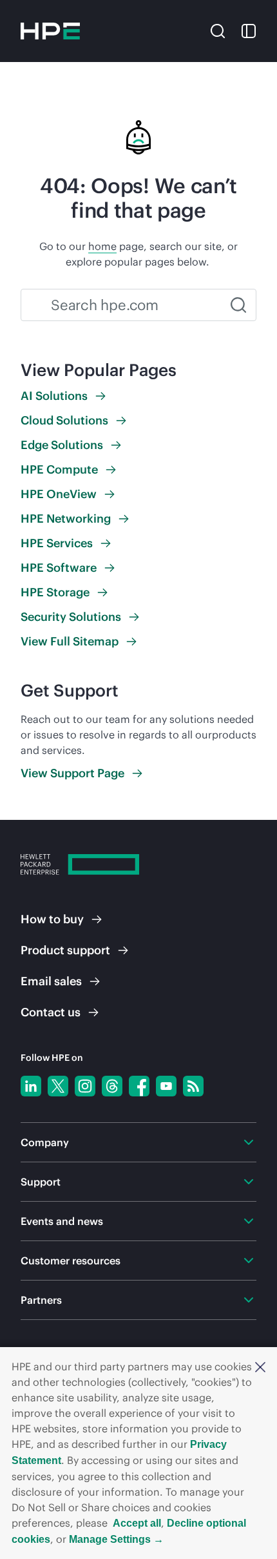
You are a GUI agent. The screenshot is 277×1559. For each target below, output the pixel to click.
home (102, 246)
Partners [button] (41, 1299)
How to (52, 919)
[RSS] (193, 1086)
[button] (260, 1366)
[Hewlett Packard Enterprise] (50, 31)
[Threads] (112, 1086)
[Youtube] (166, 1086)
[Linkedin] (31, 1086)
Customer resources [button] (70, 1260)
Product (65, 950)
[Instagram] (85, 1086)
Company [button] (45, 1142)
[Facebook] (139, 1086)
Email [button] (51, 981)
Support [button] (41, 1181)
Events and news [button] (62, 1221)
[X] (58, 1086)
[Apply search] (238, 305)
